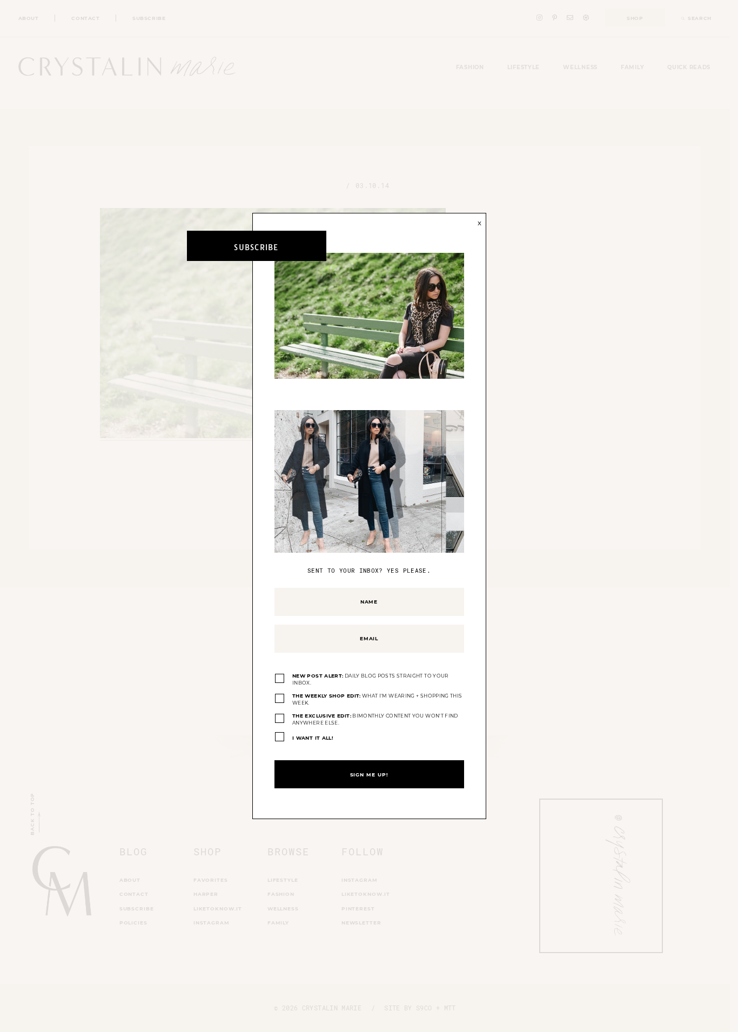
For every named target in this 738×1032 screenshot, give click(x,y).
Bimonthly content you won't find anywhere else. (375, 719)
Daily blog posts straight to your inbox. (370, 679)
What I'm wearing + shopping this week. (377, 699)
